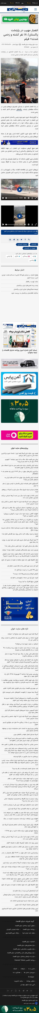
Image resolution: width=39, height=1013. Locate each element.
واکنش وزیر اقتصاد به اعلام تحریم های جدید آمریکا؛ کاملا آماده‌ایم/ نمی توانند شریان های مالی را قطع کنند (21, 739)
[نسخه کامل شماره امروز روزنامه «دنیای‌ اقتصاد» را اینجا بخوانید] (19, 335)
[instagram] (31, 990)
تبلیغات (23, 969)
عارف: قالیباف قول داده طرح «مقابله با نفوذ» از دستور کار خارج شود (20, 561)
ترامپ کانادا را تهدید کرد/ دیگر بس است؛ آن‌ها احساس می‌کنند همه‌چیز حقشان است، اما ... (19, 497)
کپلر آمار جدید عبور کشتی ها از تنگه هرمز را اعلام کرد (22, 566)
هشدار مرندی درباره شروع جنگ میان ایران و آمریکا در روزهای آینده (20, 491)
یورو (16, 3)
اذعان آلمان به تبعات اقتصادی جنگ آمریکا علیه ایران (23, 809)
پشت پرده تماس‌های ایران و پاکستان (27, 285)
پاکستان (19, 109)
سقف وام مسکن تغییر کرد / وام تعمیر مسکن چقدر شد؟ (21, 546)
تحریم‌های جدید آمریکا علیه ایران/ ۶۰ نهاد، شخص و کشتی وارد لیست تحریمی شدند (19, 503)
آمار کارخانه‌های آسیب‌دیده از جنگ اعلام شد (25, 891)
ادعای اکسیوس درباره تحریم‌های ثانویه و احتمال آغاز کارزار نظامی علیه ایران (21, 711)
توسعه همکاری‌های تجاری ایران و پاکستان (26, 289)
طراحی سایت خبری (30, 1003)
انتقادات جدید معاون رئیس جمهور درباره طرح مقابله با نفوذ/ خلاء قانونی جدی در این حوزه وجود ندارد (20, 880)
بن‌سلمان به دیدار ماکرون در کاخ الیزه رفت (25, 757)
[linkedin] (17, 239)
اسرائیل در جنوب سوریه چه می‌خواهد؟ (26, 644)
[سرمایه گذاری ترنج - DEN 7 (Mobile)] (19, 19)
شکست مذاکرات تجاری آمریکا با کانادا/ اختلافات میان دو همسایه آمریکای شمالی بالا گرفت (22, 858)
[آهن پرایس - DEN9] (19, 383)
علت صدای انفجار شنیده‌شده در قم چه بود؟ (25, 769)
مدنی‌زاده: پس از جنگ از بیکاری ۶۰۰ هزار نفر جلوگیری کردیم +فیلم (20, 723)
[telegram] (14, 239)
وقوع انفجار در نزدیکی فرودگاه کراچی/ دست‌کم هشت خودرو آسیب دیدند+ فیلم (20, 276)
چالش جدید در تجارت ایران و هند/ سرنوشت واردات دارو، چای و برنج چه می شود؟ (20, 868)
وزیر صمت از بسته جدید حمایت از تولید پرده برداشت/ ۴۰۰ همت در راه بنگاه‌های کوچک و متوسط (20, 649)
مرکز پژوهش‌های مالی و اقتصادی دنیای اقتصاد (21, 953)
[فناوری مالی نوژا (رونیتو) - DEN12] (19, 609)
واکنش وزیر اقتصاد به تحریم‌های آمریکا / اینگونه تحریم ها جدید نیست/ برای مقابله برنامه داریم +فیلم (21, 699)
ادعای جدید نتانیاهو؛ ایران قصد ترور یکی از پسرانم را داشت (20, 805)
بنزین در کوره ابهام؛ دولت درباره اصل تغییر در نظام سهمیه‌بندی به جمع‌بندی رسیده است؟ (23, 780)
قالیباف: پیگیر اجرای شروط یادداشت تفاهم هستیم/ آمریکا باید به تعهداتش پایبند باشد (20, 826)
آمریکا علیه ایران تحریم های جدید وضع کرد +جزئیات (23, 634)
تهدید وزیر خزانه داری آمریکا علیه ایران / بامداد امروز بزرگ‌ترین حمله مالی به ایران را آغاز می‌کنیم (19, 454)
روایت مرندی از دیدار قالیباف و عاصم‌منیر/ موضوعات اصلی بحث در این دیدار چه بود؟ (21, 800)
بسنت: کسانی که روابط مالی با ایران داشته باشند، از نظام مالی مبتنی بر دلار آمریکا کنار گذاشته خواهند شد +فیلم (20, 774)
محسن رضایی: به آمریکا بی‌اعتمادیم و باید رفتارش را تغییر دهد (19, 744)
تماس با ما (31, 969)
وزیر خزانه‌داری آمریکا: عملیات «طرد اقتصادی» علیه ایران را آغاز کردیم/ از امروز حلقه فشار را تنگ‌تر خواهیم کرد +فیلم (20, 794)
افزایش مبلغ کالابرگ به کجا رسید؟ (28, 582)
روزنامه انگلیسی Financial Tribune (25, 960)
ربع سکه (35, 3)
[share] (15, 990)
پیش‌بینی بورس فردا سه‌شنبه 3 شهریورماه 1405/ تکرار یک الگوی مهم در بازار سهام (21, 675)
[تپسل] (2, 141)
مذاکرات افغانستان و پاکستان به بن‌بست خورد (24, 293)
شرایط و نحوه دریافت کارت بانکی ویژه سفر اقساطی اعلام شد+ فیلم (20, 535)
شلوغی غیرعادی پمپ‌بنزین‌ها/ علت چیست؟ (25, 574)
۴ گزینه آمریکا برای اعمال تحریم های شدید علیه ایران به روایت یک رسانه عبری (20, 541)
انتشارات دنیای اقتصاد (28, 942)
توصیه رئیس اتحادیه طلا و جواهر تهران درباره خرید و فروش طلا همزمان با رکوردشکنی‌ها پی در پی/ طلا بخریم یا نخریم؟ (20, 555)
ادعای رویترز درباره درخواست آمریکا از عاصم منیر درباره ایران (20, 863)
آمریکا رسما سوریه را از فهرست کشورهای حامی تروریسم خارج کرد (20, 693)
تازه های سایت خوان (19, 628)
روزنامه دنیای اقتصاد (29, 929)
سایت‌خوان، (29, 231)
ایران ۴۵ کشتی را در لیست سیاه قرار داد (26, 570)
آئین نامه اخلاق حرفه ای (27, 985)
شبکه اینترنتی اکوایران (13, 929)
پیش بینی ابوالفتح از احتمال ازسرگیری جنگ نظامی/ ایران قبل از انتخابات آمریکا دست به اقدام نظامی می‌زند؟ (20, 509)
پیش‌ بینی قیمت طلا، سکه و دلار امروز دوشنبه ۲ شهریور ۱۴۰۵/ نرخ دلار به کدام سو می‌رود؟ (21, 460)
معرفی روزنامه (30, 981)
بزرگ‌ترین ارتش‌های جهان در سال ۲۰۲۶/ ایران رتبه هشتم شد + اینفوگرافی (19, 472)
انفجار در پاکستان (29, 248)
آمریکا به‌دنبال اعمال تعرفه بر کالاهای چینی (26, 734)
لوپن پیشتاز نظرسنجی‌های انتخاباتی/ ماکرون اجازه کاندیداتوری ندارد (20, 910)
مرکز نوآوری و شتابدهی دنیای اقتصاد (24, 949)
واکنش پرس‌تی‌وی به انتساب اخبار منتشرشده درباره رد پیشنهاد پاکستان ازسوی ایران (20, 729)
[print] (10, 239)
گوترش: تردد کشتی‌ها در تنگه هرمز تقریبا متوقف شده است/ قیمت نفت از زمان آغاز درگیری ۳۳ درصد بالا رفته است (20, 874)
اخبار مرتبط (19, 270)
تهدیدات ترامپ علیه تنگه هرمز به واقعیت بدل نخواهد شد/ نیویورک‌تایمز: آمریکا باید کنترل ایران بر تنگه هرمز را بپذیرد (21, 814)
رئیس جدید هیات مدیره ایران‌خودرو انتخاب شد (24, 901)
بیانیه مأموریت (18, 981)
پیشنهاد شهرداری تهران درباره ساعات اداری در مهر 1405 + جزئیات (21, 832)
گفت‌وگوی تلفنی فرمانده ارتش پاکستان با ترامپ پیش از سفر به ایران (20, 485)
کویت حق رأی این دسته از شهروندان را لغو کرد (24, 578)
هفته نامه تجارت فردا (28, 933)
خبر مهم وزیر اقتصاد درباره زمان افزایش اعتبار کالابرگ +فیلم (20, 688)
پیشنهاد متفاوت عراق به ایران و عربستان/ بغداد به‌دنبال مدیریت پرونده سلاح (19, 529)
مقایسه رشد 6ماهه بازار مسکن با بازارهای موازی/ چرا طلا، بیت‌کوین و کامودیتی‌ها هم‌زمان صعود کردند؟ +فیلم (21, 661)
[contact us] (11, 990)
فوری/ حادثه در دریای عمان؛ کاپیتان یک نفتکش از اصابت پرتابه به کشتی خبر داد (19, 639)
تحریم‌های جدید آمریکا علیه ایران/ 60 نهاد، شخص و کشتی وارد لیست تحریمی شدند (19, 717)
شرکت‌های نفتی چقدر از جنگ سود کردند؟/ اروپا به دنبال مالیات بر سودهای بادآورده (21, 655)
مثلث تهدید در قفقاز (32, 282)
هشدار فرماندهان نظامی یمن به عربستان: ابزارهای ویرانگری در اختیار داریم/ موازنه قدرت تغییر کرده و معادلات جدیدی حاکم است (20, 668)
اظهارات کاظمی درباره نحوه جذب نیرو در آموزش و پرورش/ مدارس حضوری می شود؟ (21, 515)
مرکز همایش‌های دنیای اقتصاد (26, 945)
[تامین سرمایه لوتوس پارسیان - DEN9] (19, 411)
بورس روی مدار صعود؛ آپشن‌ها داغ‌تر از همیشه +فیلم (22, 843)
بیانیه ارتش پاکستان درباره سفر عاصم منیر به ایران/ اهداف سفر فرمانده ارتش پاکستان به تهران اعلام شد (19, 466)
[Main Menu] (36, 9)
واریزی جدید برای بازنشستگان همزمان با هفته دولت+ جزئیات (20, 550)
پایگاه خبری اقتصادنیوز (12, 933)
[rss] (19, 990)
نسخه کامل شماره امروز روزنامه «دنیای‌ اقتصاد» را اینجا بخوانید (19, 351)
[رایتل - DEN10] (19, 435)
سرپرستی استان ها (29, 972)
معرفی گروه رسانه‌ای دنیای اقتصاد (25, 926)
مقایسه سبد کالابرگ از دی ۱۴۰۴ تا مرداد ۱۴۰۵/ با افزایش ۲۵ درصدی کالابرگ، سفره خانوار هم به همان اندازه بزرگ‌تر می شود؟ (20, 522)
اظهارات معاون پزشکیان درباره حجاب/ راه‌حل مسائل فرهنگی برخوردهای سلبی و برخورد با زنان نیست (20, 896)
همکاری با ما (16, 972)
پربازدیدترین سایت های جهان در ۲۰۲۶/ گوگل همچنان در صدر (20, 853)
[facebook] (25, 239)
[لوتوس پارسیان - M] (19, 1009)
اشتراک (15, 969)
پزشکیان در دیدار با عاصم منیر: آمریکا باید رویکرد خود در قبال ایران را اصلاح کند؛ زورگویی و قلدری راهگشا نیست (20, 705)
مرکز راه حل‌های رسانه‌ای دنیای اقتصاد (24, 956)
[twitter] (21, 239)
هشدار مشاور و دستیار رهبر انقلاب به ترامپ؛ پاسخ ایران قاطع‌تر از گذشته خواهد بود (19, 848)
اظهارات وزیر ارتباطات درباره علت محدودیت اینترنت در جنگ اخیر (20, 820)
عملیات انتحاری (22, 244)
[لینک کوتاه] (29, 239)
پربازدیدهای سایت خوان (19, 448)
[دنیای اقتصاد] (17, 9)
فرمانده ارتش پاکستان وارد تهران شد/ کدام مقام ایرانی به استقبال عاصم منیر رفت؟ (21, 479)
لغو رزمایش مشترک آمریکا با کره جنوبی (26, 905)
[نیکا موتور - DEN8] (19, 363)
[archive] (8, 990)
